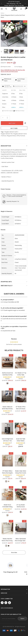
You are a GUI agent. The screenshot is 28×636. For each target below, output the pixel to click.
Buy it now (14, 128)
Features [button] (3, 229)
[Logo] (14, 9)
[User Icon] (21, 9)
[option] (14, 4)
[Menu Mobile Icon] (2, 9)
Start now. (17, 110)
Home (2, 13)
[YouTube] (9, 602)
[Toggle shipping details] (25, 86)
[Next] (25, 33)
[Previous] (2, 33)
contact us (13, 107)
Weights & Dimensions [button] (6, 211)
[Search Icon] (6, 9)
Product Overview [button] (5, 189)
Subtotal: (3, 74)
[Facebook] (2, 602)
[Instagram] (5, 602)
